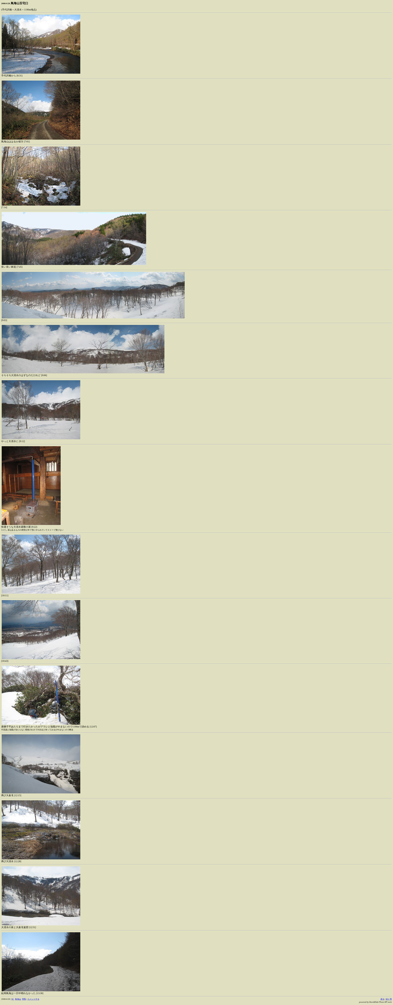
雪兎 (24, 999)
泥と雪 (389, 999)
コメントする (33, 999)
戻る (382, 999)
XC (12, 999)
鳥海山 (18, 999)
